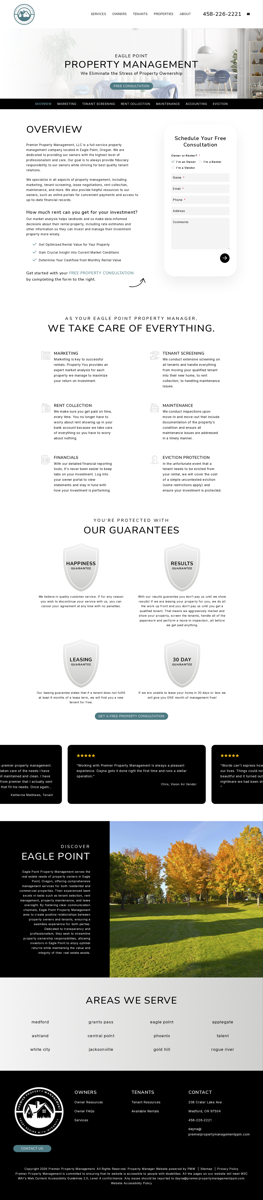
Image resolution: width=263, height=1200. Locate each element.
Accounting (196, 104)
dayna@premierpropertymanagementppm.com (209, 1178)
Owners (119, 14)
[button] (246, 14)
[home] (24, 14)
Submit (225, 258)
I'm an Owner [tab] (186, 162)
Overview (43, 104)
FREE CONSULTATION (131, 86)
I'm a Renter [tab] (213, 162)
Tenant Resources (146, 1102)
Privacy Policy (227, 1169)
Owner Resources (88, 1102)
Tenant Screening (98, 104)
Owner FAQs (84, 1111)
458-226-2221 (222, 14)
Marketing (66, 104)
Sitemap (206, 1169)
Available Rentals (145, 1111)
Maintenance (168, 104)
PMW (191, 1169)
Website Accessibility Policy (131, 1183)
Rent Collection (135, 104)
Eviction (220, 104)
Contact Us (32, 1148)
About (185, 14)
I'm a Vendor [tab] (185, 167)
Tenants (140, 14)
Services (98, 14)
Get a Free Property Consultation (132, 716)
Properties (164, 14)
